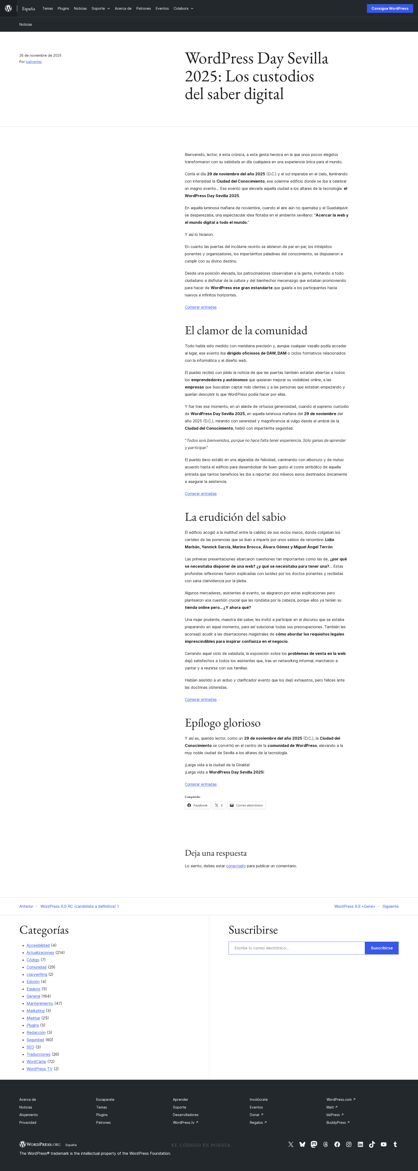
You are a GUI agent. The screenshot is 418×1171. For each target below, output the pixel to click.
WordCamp (36, 1061)
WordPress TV (39, 1068)
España (71, 1145)
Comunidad (37, 967)
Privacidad (27, 1122)
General (33, 996)
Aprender (180, 1099)
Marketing (36, 1010)
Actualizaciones (40, 952)
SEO (30, 1047)
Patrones (103, 1122)
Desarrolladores (186, 1115)
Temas (101, 1107)
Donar (257, 1115)
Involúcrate (259, 1099)
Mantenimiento (40, 1003)
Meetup (33, 1018)
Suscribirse (382, 948)
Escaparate (105, 1099)
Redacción (36, 1032)
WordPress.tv (186, 1122)
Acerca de (27, 1099)
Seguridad (35, 1039)
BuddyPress (338, 1122)
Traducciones (39, 1054)
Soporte (179, 1107)
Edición (33, 981)
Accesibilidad (38, 945)
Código (33, 959)
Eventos (256, 1107)
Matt (332, 1107)
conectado (236, 865)
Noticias (25, 24)
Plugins (33, 1025)
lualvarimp (34, 62)
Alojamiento (28, 1115)
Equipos (33, 988)
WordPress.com (341, 1099)
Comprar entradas (201, 307)
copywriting (37, 974)
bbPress (335, 1115)
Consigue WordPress (390, 8)
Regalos (258, 1122)
